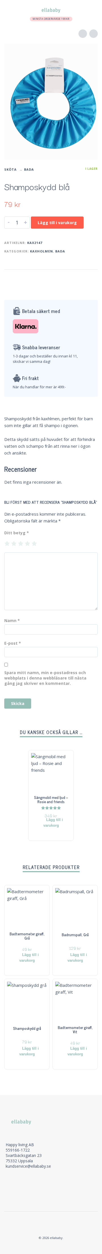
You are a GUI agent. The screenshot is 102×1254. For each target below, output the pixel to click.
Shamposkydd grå (27, 1028)
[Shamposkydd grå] (35, 1040)
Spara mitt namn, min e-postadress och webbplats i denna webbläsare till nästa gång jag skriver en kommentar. (45, 678)
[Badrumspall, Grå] (83, 946)
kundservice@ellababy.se (28, 1166)
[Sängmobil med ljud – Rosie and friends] (59, 811)
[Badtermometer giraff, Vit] (83, 1040)
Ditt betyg (16, 532)
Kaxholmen (41, 251)
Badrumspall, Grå (75, 935)
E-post (12, 643)
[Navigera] (10, 10)
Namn (12, 620)
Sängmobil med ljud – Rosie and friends (51, 799)
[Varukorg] (90, 10)
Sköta (10, 169)
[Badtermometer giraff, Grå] (35, 946)
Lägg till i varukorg (57, 222)
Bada (29, 169)
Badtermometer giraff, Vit (75, 1029)
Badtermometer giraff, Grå (27, 936)
